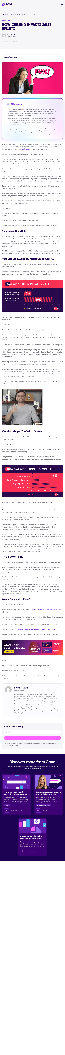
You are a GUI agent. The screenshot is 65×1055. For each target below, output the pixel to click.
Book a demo (32, 738)
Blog (8, 14)
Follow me (26, 149)
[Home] (3, 14)
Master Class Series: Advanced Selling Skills (46, 610)
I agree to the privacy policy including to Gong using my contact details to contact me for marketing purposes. (31, 744)
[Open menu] (62, 4)
